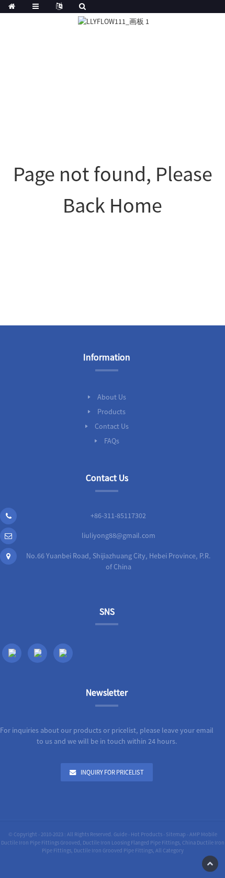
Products (111, 411)
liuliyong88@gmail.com (118, 535)
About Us (111, 397)
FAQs (111, 441)
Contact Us (112, 426)
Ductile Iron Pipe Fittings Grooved (40, 842)
